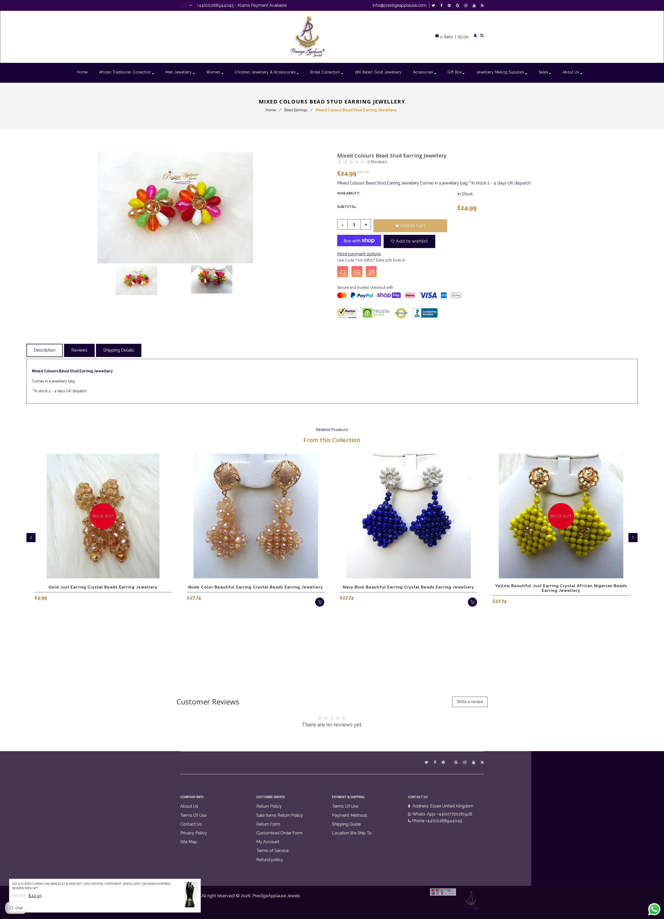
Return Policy (269, 806)
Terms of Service (272, 850)
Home (271, 110)
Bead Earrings (295, 110)
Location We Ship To (352, 833)
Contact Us (191, 824)
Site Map (188, 841)
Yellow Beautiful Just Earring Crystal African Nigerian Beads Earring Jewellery (561, 588)
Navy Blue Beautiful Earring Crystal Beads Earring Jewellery (408, 587)
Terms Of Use (193, 815)
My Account (268, 841)
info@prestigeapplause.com (399, 5)
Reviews (79, 350)
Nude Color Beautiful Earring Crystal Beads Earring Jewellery (255, 587)
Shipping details (118, 350)
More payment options (359, 253)
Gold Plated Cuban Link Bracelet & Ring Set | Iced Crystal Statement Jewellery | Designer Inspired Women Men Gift (91, 886)
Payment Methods (350, 815)
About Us (189, 806)
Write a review (470, 701)
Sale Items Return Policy (279, 815)
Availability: (348, 193)
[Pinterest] (450, 5)
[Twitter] (435, 5)
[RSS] (482, 5)
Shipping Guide (346, 824)
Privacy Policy (193, 833)
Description (45, 350)
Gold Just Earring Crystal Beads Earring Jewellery (103, 587)
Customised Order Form (279, 833)
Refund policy (269, 859)
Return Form (268, 824)
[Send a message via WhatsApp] (654, 909)
